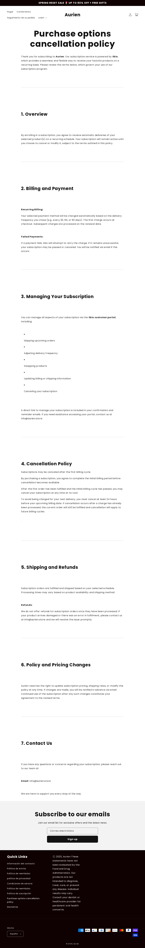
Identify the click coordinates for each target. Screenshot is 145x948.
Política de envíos (16, 868)
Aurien (76, 944)
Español (14, 933)
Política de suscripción (19, 893)
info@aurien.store (31, 418)
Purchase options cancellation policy (23, 900)
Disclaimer (12, 907)
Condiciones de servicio (20, 883)
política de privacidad (18, 878)
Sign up (72, 839)
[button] (42, 18)
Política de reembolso (18, 873)
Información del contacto (21, 863)
